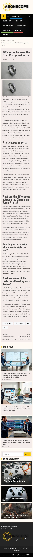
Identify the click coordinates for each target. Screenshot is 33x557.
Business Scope (8, 25)
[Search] (30, 16)
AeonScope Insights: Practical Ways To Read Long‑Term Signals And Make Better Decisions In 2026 (16, 375)
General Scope (16, 16)
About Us (18, 30)
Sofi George (7, 59)
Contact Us (6, 35)
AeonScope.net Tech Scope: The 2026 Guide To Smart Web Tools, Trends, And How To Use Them (16, 409)
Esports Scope (21, 25)
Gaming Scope (7, 21)
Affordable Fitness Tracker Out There (25, 336)
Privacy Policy (12, 548)
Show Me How (7, 30)
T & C (20, 548)
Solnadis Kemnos (8, 379)
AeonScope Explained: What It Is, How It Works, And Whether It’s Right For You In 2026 (16, 442)
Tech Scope (19, 21)
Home (5, 548)
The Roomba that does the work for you (9, 336)
